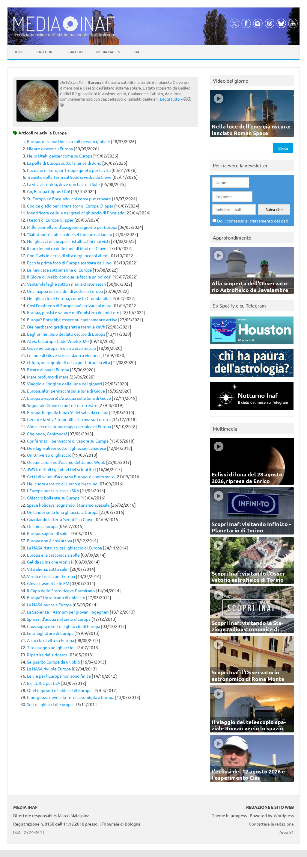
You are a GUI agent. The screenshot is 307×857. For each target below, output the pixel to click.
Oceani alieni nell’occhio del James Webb (66, 462)
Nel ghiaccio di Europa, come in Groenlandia (68, 298)
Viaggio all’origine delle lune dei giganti (64, 383)
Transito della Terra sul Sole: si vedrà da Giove (69, 177)
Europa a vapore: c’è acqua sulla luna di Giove (69, 398)
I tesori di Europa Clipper (50, 219)
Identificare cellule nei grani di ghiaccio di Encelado (75, 212)
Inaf (137, 51)
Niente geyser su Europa (50, 148)
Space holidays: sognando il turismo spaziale (68, 505)
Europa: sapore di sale (47, 533)
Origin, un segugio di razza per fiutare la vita (68, 362)
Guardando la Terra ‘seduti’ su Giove (60, 519)
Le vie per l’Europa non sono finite (59, 676)
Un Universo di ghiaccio (49, 455)
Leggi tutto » (171, 99)
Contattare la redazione (271, 823)
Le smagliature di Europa (50, 633)
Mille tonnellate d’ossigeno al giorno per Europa (72, 227)
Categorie (46, 51)
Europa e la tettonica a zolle (53, 555)
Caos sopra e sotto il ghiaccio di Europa (63, 626)
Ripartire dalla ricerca (47, 654)
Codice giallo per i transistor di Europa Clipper (70, 205)
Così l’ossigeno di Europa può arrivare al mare (69, 305)
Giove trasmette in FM (48, 583)
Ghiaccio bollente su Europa (53, 497)
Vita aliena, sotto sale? (48, 569)
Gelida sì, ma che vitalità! (50, 561)
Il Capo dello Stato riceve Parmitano (61, 590)
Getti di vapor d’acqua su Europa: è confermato (71, 476)
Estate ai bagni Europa (48, 369)
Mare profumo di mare (48, 376)
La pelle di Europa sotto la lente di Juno (64, 163)
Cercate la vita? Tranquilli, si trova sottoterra (69, 419)
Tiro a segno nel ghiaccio (50, 647)
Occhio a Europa (42, 526)
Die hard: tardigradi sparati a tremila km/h (66, 326)
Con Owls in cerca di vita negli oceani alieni (68, 255)
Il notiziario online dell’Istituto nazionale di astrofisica (63, 34)
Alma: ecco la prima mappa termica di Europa (69, 426)
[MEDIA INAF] (64, 30)
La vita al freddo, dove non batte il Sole (63, 184)
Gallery (75, 51)
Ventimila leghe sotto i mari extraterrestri (66, 284)
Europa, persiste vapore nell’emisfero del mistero (73, 312)
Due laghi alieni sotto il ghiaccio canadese (66, 448)
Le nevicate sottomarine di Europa (59, 269)
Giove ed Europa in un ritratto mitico (61, 348)
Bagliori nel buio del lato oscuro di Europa (66, 334)
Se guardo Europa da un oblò (53, 661)
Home (18, 51)
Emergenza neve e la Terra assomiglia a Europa (70, 697)
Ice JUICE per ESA (43, 683)
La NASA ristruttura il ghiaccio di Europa (64, 547)
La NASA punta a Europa (49, 604)
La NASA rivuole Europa (49, 668)
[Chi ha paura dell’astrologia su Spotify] (252, 378)
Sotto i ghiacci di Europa (50, 704)
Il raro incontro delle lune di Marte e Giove (66, 248)
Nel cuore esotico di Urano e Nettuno (62, 483)
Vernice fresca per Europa (51, 576)
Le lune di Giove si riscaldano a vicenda (63, 355)
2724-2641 (34, 832)
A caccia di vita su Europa (50, 640)
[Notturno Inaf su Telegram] (252, 411)
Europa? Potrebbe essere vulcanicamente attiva (72, 319)
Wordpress (284, 815)
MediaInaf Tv (108, 51)
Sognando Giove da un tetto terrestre (62, 405)
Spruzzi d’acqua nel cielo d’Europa (59, 619)
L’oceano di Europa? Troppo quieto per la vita (69, 170)
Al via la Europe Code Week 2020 (58, 341)
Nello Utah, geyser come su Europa (59, 155)
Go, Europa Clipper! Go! (48, 191)
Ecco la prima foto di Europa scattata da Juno (69, 262)
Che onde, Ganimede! (47, 433)
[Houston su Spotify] (252, 345)
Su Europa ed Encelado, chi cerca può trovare (69, 198)
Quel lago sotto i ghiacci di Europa (59, 690)
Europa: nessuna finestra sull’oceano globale (68, 141)
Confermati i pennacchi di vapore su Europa (68, 440)
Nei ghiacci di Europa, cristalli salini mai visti (68, 241)
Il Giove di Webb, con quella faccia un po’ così (69, 276)
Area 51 (286, 832)
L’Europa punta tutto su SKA (53, 490)
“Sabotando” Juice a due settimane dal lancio (69, 234)
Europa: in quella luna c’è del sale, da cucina (67, 412)
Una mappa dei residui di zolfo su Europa (65, 291)
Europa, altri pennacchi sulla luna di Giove (66, 390)
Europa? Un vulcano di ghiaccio (56, 597)
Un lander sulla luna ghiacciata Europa (62, 512)
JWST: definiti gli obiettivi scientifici (61, 469)
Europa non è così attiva (49, 540)
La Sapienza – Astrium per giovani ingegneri (68, 611)
